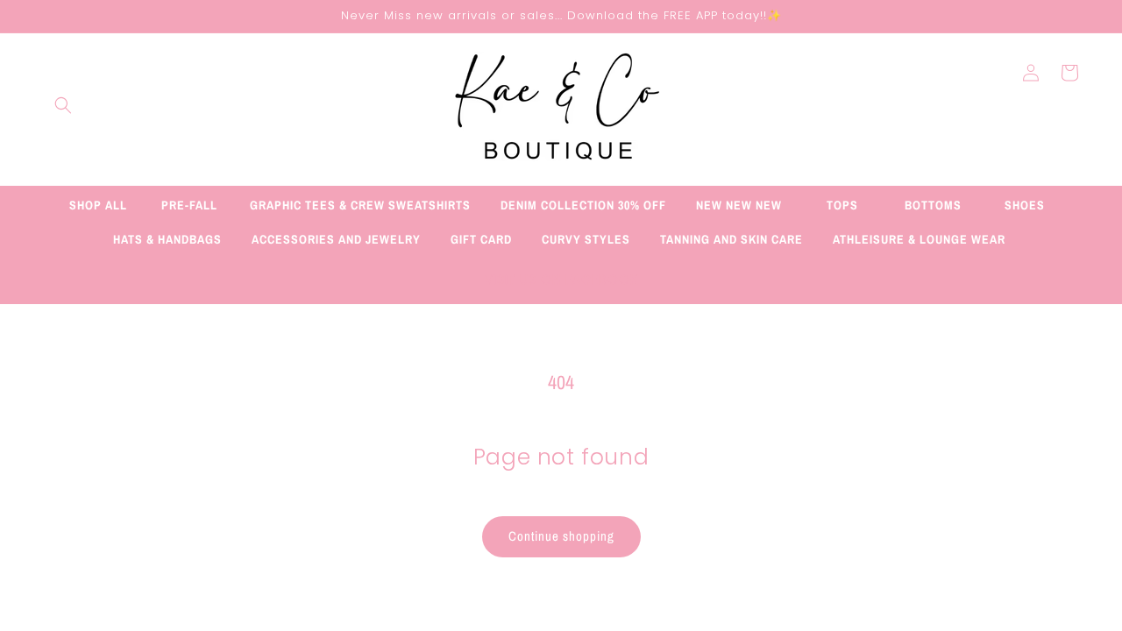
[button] (63, 105)
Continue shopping (561, 536)
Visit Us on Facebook (561, 279)
